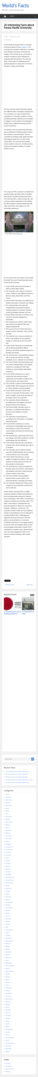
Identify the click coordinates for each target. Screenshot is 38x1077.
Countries (8, 855)
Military (7, 946)
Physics (7, 977)
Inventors (8, 919)
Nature (7, 968)
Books (7, 827)
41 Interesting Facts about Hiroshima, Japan (19, 780)
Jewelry (7, 924)
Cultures (8, 863)
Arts (6, 813)
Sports (7, 1024)
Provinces (8, 996)
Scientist (8, 1015)
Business (8, 833)
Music (7, 960)
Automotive (8, 822)
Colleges (8, 844)
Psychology (8, 999)
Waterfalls (8, 1048)
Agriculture (8, 800)
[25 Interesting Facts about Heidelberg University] (13, 604)
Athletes (7, 819)
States (7, 1026)
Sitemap (8, 1071)
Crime (7, 858)
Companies (8, 847)
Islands (7, 921)
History (7, 913)
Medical (7, 943)
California (24, 47)
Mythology (8, 963)
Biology (7, 825)
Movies (7, 954)
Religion (7, 1004)
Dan (7, 36)
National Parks (9, 966)
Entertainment (9, 877)
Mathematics (9, 941)
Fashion (7, 891)
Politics (7, 990)
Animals (7, 802)
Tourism (7, 1032)
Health (7, 910)
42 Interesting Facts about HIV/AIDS (16, 774)
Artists (7, 811)
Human (7, 916)
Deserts (7, 866)
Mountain (8, 952)
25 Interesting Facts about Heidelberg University (12, 613)
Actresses (8, 797)
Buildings (8, 830)
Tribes (7, 1040)
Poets (7, 985)
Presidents (8, 993)
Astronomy (8, 816)
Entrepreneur (9, 880)
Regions (8, 1001)
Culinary (8, 860)
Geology (8, 905)
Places (7, 979)
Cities (7, 841)
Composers (9, 849)
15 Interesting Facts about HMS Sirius (17, 771)
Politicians (8, 988)
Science (7, 1013)
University (8, 40)
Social (7, 1021)
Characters (8, 836)
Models (7, 949)
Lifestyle (8, 935)
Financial (8, 896)
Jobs (6, 927)
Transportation (9, 1037)
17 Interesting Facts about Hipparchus (17, 782)
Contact (7, 1063)
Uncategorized (9, 1043)
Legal (7, 932)
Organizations (9, 971)
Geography (8, 902)
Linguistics (8, 938)
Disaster (8, 869)
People (7, 974)
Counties (8, 852)
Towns (7, 1035)
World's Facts (15, 5)
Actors (7, 794)
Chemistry (8, 838)
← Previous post (9, 584)
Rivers (7, 1007)
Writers (7, 1051)
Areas (7, 808)
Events (7, 885)
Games (7, 899)
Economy (8, 872)
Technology (8, 1029)
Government (9, 907)
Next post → (30, 584)
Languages (8, 930)
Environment (9, 883)
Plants (7, 982)
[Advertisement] (19, 88)
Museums (8, 957)
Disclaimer (8, 1066)
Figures (7, 894)
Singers (7, 1018)
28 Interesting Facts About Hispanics (16, 777)
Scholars (8, 1010)
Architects (8, 805)
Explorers (8, 888)
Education (8, 874)
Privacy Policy (9, 1069)
